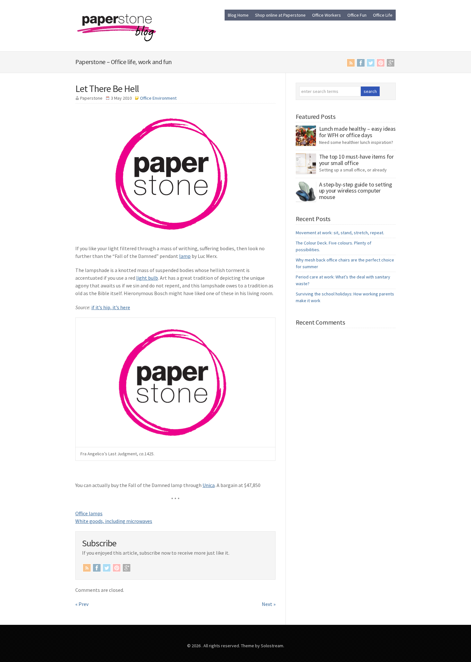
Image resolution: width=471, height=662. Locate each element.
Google (390, 63)
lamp (185, 256)
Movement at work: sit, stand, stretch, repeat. (340, 233)
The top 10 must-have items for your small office (356, 160)
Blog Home (238, 15)
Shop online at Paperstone (280, 15)
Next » (269, 604)
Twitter (371, 63)
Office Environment (158, 98)
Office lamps (89, 513)
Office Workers (326, 15)
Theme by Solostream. (262, 646)
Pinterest (380, 63)
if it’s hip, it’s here (110, 307)
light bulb (147, 278)
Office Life (382, 15)
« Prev (81, 604)
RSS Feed (351, 63)
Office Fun (357, 15)
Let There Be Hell (107, 88)
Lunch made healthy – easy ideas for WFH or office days (357, 132)
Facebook (361, 63)
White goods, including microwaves (113, 521)
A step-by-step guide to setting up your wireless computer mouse (355, 191)
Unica (208, 485)
